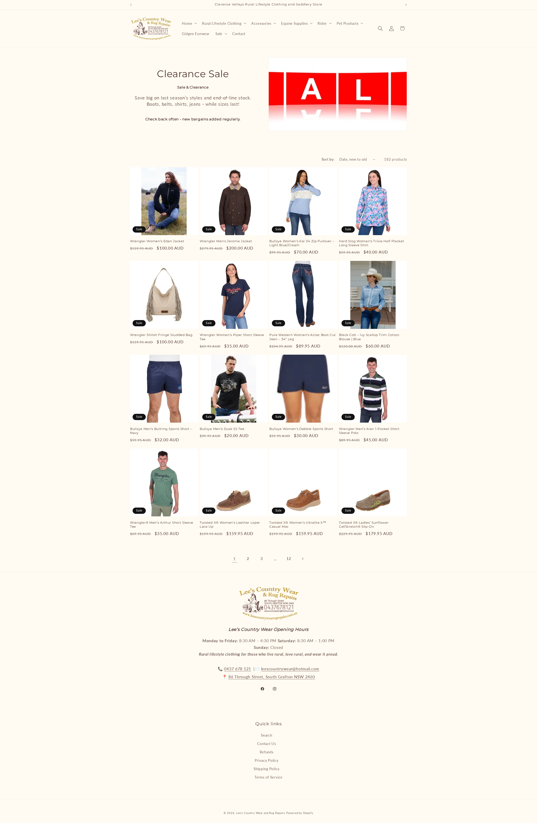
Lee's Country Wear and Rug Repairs (260, 813)
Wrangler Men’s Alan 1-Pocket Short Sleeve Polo (369, 431)
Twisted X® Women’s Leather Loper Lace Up (230, 525)
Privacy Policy (266, 760)
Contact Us (266, 743)
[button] (189, 23)
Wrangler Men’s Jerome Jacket (226, 241)
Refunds (266, 752)
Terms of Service (268, 777)
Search (266, 735)
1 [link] (234, 558)
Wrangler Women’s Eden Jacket (157, 241)
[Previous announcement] (131, 5)
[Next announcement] (406, 5)
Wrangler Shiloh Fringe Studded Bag (161, 335)
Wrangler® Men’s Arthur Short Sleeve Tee (161, 525)
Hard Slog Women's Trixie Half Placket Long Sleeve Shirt (371, 243)
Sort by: (328, 159)
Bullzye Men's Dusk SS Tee (222, 429)
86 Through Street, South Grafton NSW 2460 (271, 676)
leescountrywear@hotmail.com (290, 668)
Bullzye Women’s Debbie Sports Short (301, 429)
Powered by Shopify (299, 813)
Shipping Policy (267, 769)
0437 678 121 (237, 668)
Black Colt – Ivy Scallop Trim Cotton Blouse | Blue (369, 337)
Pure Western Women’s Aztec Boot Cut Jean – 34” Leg (302, 337)
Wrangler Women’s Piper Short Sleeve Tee (232, 337)
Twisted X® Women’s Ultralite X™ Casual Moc (297, 525)
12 (289, 558)
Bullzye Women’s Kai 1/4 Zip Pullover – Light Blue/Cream (301, 243)
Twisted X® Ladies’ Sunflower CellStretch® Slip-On (363, 525)
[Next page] (302, 558)
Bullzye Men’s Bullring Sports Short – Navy (161, 431)
